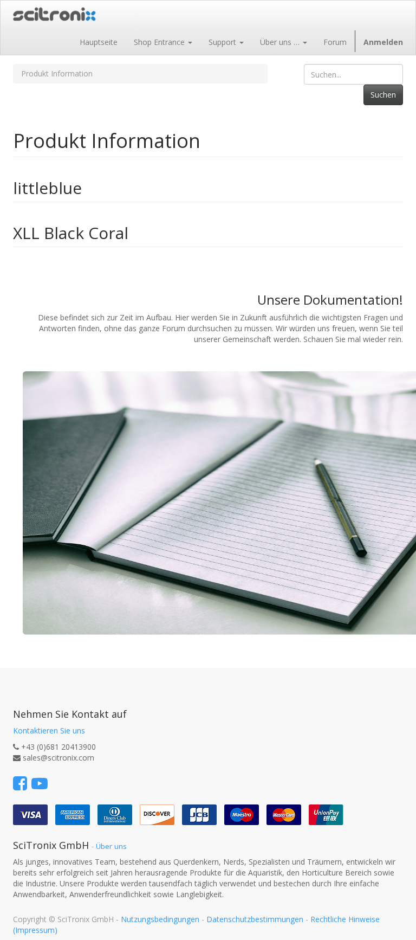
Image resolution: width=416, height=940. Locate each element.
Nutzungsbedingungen (160, 919)
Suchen (383, 94)
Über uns (111, 846)
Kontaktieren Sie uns (49, 730)
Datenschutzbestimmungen (254, 919)
